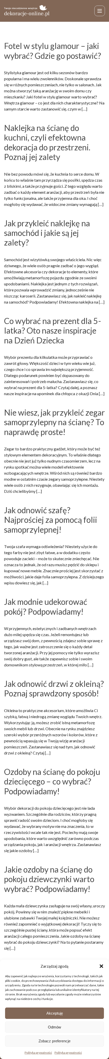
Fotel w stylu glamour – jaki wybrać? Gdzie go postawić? (52, 50)
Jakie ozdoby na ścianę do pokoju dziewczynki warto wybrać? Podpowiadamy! (49, 879)
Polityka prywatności (38, 1052)
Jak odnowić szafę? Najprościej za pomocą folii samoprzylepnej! (50, 519)
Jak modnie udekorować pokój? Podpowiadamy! (45, 606)
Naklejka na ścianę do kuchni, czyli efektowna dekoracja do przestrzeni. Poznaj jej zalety (47, 142)
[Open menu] (99, 11)
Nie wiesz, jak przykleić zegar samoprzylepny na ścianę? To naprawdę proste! (54, 422)
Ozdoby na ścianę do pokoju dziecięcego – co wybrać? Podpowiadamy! (52, 781)
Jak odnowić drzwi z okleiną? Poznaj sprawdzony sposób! (54, 688)
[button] (101, 966)
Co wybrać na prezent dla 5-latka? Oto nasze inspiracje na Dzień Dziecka (52, 330)
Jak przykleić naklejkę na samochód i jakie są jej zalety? (47, 233)
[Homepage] (27, 10)
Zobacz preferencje (54, 1041)
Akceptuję (54, 1013)
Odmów (54, 1027)
